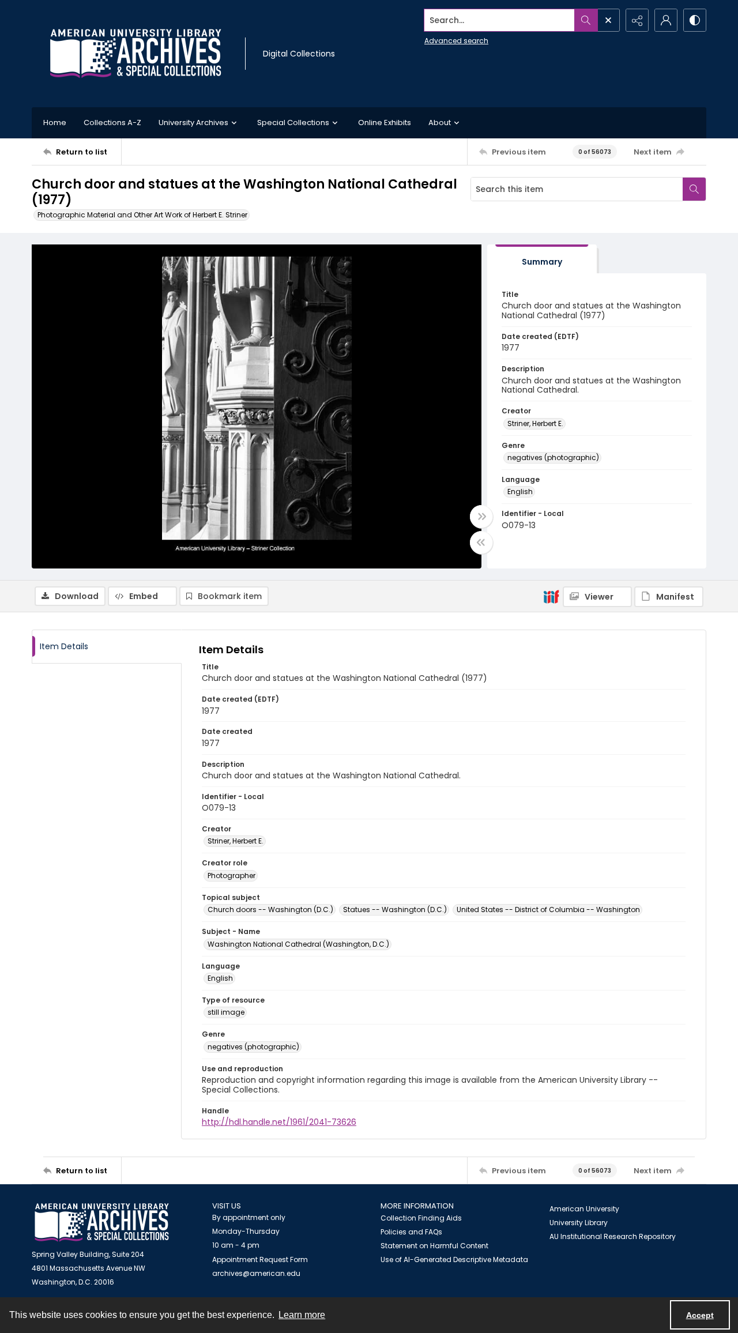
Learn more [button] (301, 1315)
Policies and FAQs (411, 1232)
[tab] (542, 259)
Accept (700, 1315)
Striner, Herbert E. (535, 423)
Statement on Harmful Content (434, 1246)
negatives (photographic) (553, 457)
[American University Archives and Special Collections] (102, 1223)
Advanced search (456, 41)
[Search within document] (694, 189)
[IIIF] (551, 596)
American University (584, 1209)
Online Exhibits (384, 122)
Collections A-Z (112, 122)
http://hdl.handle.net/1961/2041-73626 (279, 1122)
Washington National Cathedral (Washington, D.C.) (298, 944)
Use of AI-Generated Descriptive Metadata (454, 1259)
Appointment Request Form (260, 1259)
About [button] (439, 122)
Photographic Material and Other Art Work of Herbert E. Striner (142, 215)
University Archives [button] (193, 122)
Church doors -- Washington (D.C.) (270, 909)
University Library (578, 1222)
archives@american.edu (256, 1273)
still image (226, 1012)
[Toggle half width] (481, 542)
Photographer (231, 875)
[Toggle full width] (481, 516)
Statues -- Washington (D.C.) (395, 909)
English (520, 491)
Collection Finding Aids (421, 1218)
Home (54, 122)
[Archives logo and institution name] (135, 53)
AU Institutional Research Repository (612, 1236)
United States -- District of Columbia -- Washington (548, 909)
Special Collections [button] (293, 122)
